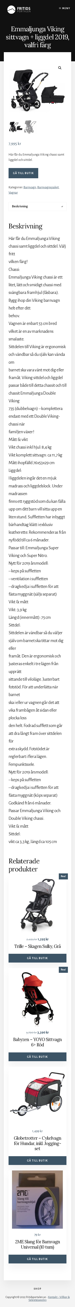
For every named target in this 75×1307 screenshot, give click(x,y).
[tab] (38, 206)
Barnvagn (29, 187)
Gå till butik (23, 173)
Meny (66, 8)
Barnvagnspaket (48, 187)
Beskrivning (20, 206)
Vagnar (13, 192)
